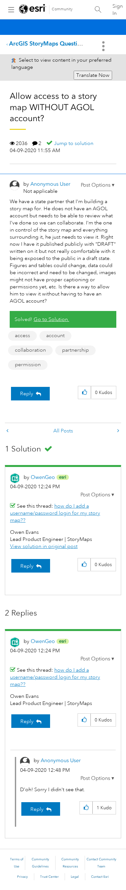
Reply (26, 393)
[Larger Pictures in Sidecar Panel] (8, 431)
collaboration (30, 350)
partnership (75, 350)
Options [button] (104, 46)
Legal (75, 877)
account (55, 335)
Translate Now (93, 75)
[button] (97, 185)
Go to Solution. (51, 319)
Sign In (117, 9)
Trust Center (49, 877)
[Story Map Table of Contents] (117, 431)
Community (62, 9)
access (22, 335)
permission (28, 364)
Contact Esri (100, 877)
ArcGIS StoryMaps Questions (48, 43)
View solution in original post (44, 546)
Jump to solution (73, 143)
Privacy (22, 877)
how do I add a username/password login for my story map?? (55, 513)
